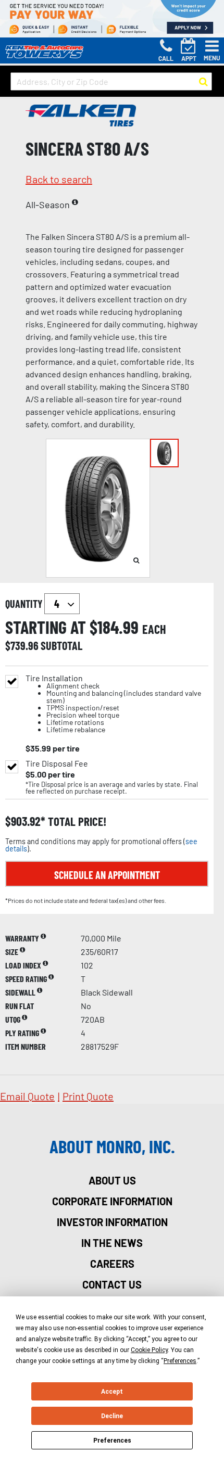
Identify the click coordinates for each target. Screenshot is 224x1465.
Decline (112, 1416)
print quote (88, 1096)
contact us (112, 1284)
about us (112, 1180)
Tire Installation (113, 704)
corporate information (112, 1201)
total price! (75, 821)
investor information (112, 1222)
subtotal (61, 645)
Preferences (112, 1440)
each (154, 629)
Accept (112, 1391)
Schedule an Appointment (107, 875)
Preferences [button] (180, 1361)
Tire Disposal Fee (57, 763)
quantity (24, 603)
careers (112, 1263)
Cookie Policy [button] (149, 1350)
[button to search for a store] (203, 81)
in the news (112, 1243)
